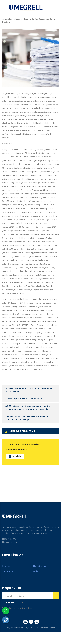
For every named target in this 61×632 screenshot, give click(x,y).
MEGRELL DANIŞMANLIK (22, 431)
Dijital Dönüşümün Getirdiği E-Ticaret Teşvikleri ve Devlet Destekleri (28, 390)
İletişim (36, 571)
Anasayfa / (7, 18)
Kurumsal (6, 566)
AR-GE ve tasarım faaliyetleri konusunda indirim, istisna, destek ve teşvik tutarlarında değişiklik (27, 407)
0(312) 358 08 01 (10, 539)
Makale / (18, 18)
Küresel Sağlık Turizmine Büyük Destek (23, 399)
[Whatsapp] (5, 610)
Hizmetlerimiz (39, 566)
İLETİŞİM (17, 456)
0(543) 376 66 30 (10, 542)
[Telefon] (5, 619)
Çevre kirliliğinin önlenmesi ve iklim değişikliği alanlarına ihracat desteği (26, 418)
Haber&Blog (8, 571)
